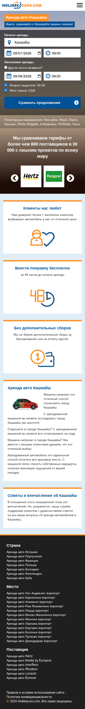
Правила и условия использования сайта (36, 692)
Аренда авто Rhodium (22, 669)
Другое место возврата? (24, 67)
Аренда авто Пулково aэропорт (29, 636)
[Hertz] (31, 176)
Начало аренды (16, 35)
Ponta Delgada (28, 124)
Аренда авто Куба (19, 578)
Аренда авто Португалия (24, 556)
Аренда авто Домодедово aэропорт (32, 640)
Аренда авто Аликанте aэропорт (30, 601)
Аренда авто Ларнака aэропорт (29, 623)
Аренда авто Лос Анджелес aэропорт (33, 593)
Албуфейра (48, 124)
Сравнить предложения (49, 102)
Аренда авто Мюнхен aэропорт (29, 619)
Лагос (76, 124)
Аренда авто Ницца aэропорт (28, 610)
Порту (73, 119)
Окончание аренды (19, 62)
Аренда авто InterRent (22, 664)
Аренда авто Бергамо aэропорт (29, 627)
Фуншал (10, 124)
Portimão (64, 124)
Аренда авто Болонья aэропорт (29, 632)
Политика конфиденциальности (29, 697)
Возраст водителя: (26, 85)
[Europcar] (54, 176)
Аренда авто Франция (22, 560)
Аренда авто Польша (22, 565)
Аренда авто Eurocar (21, 677)
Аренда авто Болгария (23, 569)
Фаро (63, 119)
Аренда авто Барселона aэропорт (31, 597)
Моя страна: (21, 90)
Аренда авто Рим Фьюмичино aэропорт (35, 606)
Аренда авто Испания (22, 552)
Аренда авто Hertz (20, 656)
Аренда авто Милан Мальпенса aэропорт (36, 614)
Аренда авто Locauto (21, 673)
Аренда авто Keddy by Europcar (29, 660)
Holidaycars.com (29, 701)
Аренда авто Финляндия (24, 573)
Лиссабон (51, 119)
